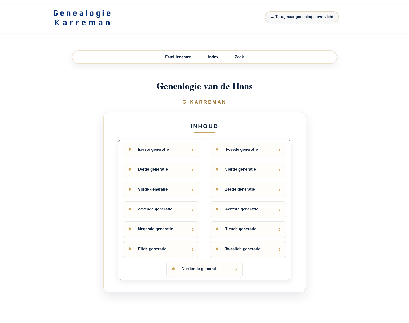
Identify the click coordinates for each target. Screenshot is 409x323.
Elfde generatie (152, 249)
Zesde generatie (240, 189)
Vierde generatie (240, 169)
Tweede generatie (241, 149)
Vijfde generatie (153, 189)
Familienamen (178, 57)
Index (213, 57)
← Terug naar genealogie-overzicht (302, 17)
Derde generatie (153, 169)
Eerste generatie (153, 149)
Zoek (239, 57)
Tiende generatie (240, 229)
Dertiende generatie (200, 269)
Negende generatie (155, 229)
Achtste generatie (241, 209)
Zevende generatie (155, 209)
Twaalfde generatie (242, 249)
